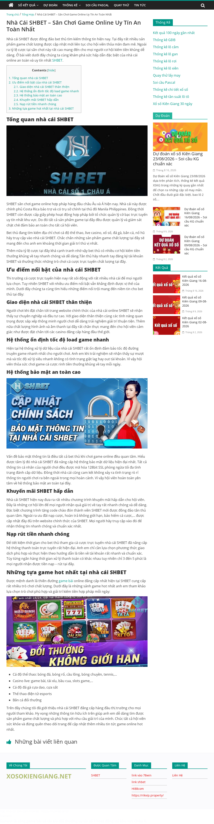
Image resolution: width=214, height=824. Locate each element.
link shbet (138, 782)
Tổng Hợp (28, 14)
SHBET (95, 775)
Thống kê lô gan (165, 54)
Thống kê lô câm (166, 47)
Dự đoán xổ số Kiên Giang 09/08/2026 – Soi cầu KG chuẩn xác (195, 245)
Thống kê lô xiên (165, 68)
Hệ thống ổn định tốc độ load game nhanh (46, 91)
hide (51, 70)
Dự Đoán (50, 5)
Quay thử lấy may (166, 75)
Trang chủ (12, 14)
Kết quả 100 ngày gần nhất (174, 32)
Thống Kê (70, 5)
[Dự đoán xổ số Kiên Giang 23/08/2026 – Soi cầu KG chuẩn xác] (180, 125)
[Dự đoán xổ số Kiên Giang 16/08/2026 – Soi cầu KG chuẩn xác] (167, 209)
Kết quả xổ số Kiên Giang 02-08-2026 (194, 322)
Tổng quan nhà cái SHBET (28, 78)
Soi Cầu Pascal (97, 5)
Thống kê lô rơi (164, 61)
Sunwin (5, 816)
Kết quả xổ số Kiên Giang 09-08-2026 (194, 301)
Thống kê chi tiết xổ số (170, 89)
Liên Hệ (177, 775)
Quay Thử (121, 5)
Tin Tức (140, 5)
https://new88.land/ (55, 811)
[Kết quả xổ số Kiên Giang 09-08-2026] (167, 298)
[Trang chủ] (11, 5)
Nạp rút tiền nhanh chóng (35, 104)
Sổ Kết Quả (26, 5)
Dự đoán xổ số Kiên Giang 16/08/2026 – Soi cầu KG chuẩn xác (195, 217)
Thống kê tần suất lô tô (171, 96)
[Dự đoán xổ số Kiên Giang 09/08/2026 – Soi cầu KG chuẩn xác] (167, 237)
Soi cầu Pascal (164, 82)
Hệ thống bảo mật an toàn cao (38, 95)
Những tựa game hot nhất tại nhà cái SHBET (41, 108)
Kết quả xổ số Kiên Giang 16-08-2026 (194, 280)
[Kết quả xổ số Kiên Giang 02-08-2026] (167, 318)
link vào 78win (142, 775)
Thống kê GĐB (164, 40)
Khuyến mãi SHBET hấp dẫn (36, 100)
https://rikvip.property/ (148, 795)
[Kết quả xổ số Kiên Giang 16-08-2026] (167, 277)
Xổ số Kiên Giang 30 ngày (172, 103)
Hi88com (138, 789)
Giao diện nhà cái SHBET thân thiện (41, 87)
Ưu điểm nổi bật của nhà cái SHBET (35, 82)
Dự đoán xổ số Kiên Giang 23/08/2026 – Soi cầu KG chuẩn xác (178, 159)
